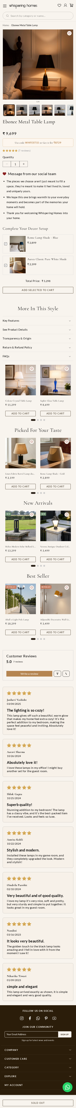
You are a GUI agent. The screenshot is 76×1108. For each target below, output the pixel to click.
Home (6, 25)
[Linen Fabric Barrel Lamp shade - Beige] (20, 453)
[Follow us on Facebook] (30, 1018)
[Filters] (57, 674)
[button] (67, 1087)
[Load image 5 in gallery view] (60, 110)
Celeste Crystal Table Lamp (18, 400)
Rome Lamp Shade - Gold (52, 473)
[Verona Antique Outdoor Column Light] (55, 526)
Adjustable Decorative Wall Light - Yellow (55, 619)
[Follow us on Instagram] (22, 1018)
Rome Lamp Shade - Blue (42, 237)
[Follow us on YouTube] (54, 1018)
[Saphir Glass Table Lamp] (55, 380)
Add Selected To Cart (38, 290)
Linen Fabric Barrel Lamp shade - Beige (20, 473)
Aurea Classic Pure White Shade (47, 259)
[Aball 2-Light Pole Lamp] (20, 599)
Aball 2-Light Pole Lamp (17, 619)
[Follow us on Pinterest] (46, 1018)
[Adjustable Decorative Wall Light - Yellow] (55, 599)
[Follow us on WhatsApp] (38, 1018)
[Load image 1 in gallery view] (9, 110)
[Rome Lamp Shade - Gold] (55, 453)
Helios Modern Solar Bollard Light (20, 546)
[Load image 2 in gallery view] (21, 110)
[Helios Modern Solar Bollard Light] (20, 526)
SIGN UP (65, 1034)
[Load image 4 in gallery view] (47, 110)
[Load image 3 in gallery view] (34, 110)
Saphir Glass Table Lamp (52, 400)
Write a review (29, 673)
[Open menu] (4, 6)
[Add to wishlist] (69, 33)
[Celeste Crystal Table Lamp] (20, 380)
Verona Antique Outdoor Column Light (55, 546)
